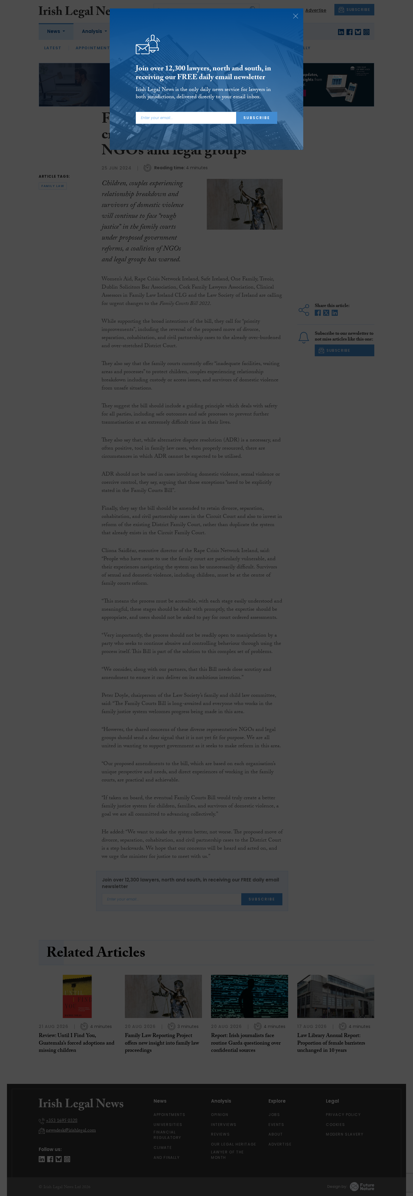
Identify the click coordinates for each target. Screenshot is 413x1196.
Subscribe (256, 117)
